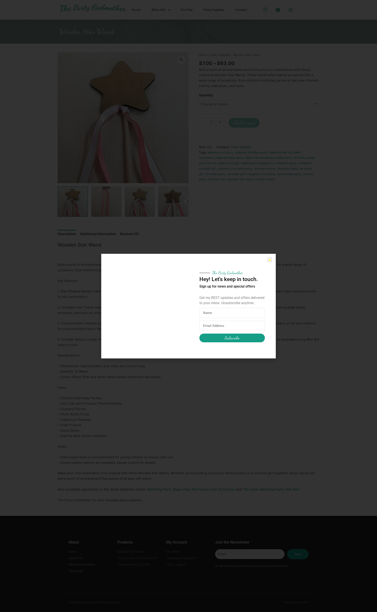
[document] (188, 306)
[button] (269, 259)
